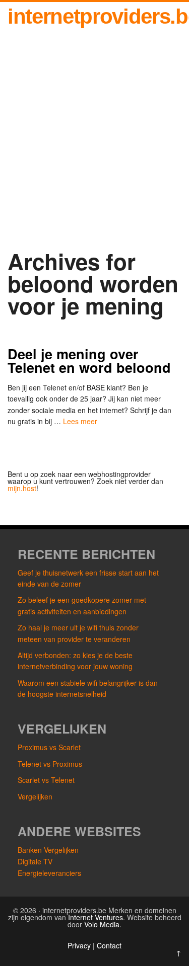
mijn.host (22, 488)
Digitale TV (35, 861)
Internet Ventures (95, 917)
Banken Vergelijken (48, 850)
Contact (109, 945)
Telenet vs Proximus (50, 764)
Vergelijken (35, 796)
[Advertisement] (94, 148)
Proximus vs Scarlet (49, 747)
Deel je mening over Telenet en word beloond (89, 360)
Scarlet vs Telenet (46, 780)
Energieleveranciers (49, 873)
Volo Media (101, 924)
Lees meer (80, 421)
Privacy (80, 945)
